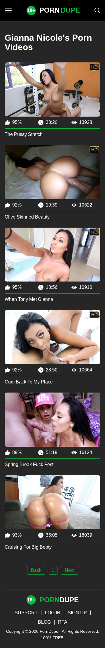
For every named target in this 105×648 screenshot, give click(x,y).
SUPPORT (26, 612)
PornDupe (49, 631)
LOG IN (52, 612)
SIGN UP (77, 612)
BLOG (44, 622)
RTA (62, 622)
